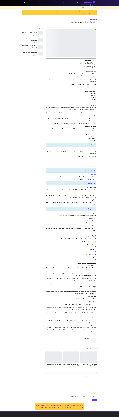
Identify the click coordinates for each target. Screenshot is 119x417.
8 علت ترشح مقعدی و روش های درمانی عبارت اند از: (84, 63)
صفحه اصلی (76, 2)
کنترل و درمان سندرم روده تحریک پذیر (87, 144)
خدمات (69, 2)
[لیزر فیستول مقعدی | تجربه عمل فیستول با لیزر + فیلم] (40, 47)
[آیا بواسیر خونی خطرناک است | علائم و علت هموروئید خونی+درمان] (40, 53)
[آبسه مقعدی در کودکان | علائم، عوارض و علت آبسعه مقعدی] (40, 40)
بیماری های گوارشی (93, 19)
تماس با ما (55, 2)
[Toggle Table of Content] (93, 60)
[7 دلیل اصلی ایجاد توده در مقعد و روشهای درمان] (71, 357)
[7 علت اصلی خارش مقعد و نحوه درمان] (53, 357)
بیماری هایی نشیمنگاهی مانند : (88, 66)
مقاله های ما (62, 2)
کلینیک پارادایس (90, 65)
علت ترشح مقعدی (90, 62)
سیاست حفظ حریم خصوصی (26, 413)
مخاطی (63, 79)
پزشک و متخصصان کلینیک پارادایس (87, 67)
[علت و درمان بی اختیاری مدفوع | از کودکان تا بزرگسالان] (88, 357)
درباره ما (48, 2)
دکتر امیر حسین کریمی (59, 11)
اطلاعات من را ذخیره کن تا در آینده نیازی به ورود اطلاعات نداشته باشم (83, 396)
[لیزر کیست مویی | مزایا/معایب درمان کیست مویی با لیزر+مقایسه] (40, 33)
